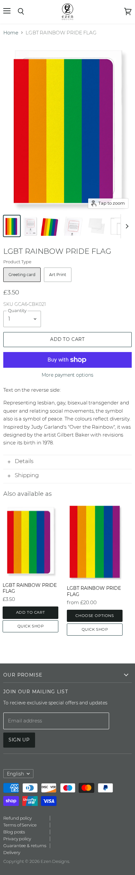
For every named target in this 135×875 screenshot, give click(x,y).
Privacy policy (17, 838)
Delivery (11, 852)
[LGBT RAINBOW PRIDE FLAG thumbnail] (50, 225)
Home (10, 32)
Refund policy (17, 818)
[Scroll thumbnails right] (126, 226)
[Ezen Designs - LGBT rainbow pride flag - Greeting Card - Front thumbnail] (12, 225)
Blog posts (14, 831)
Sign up (19, 739)
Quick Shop (30, 626)
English (15, 774)
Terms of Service (20, 825)
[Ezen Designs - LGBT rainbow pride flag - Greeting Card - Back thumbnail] (30, 225)
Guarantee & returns (24, 845)
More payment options (67, 375)
